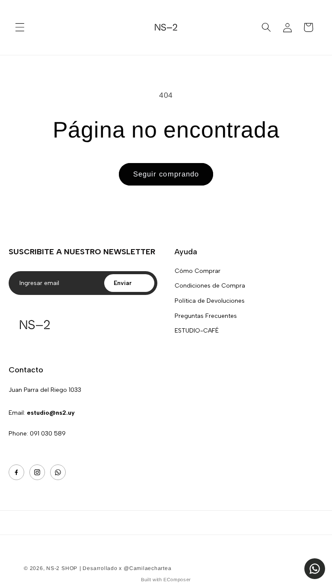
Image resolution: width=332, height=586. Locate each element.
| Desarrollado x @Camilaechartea (126, 568)
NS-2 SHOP (61, 568)
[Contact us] (314, 568)
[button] (20, 27)
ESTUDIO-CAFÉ (197, 330)
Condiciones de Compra (210, 285)
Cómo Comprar (197, 271)
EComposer (177, 579)
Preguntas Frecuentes (206, 316)
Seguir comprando (166, 174)
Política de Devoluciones (210, 300)
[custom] (16, 472)
